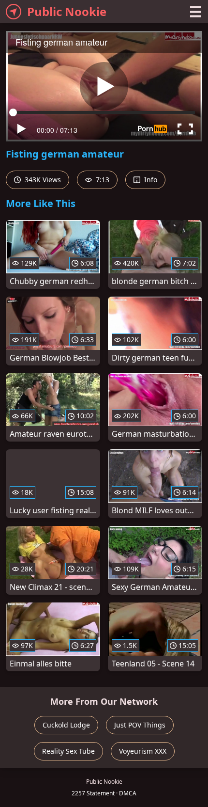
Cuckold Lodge (66, 724)
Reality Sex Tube (68, 751)
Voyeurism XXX (142, 751)
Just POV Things (139, 724)
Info (149, 179)
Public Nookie (66, 11)
